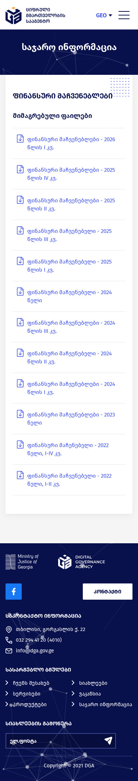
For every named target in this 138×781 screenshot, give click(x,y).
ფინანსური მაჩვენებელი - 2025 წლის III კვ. (69, 235)
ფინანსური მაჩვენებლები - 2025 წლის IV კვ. (71, 174)
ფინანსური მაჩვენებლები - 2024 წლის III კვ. (71, 327)
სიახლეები (93, 683)
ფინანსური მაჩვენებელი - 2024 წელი (69, 296)
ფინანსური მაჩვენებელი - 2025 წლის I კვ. (69, 265)
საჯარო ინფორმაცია (105, 704)
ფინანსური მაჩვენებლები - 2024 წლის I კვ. (71, 388)
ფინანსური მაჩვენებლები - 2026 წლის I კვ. (71, 143)
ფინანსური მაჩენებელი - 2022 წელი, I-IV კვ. (68, 449)
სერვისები (26, 694)
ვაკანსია (90, 694)
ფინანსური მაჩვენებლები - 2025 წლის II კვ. (71, 204)
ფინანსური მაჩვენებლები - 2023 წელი (71, 418)
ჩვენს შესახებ (31, 683)
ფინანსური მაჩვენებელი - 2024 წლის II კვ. (69, 357)
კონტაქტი (107, 592)
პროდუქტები (30, 704)
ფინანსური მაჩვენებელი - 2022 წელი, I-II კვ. (69, 480)
